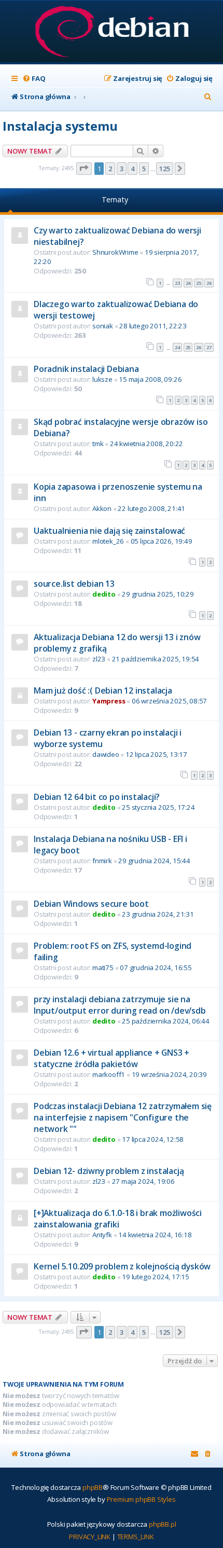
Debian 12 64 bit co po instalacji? (97, 797)
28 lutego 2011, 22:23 (153, 325)
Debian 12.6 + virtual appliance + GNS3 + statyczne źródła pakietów (111, 1058)
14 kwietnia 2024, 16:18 (154, 1234)
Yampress (108, 701)
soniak (102, 325)
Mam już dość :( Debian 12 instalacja (103, 690)
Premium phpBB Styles (141, 1499)
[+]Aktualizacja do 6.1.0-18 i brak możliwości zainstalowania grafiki (118, 1218)
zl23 (98, 659)
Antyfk (102, 1234)
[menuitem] (33, 78)
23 (177, 283)
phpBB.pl (162, 1524)
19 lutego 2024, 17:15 (155, 1276)
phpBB (92, 1487)
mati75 (103, 967)
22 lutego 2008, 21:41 (151, 508)
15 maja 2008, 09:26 (150, 379)
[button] (84, 168)
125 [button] (164, 168)
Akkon (102, 508)
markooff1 (108, 1074)
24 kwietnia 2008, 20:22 (146, 443)
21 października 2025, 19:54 (156, 659)
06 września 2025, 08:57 (169, 701)
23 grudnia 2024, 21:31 (158, 914)
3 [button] (121, 168)
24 (188, 283)
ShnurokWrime (115, 252)
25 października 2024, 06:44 (166, 1021)
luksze (102, 379)
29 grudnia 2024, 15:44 (154, 860)
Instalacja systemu (60, 125)
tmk (97, 443)
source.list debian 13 (74, 583)
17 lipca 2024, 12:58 (153, 1139)
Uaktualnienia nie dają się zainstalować (109, 530)
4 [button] (132, 168)
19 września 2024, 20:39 (169, 1074)
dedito (104, 594)
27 (209, 347)
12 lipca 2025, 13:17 (156, 754)
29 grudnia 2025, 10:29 (158, 594)
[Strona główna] (112, 32)
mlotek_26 (108, 541)
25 (198, 283)
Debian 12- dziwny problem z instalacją (109, 1171)
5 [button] (144, 168)
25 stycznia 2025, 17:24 (158, 807)
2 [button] (110, 168)
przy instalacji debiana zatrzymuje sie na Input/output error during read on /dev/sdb (120, 1004)
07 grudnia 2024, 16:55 (156, 967)
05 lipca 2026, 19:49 (161, 541)
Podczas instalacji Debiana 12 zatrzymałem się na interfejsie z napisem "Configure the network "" (123, 1117)
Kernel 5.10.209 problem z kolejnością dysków (122, 1266)
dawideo (105, 754)
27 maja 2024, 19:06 (143, 1181)
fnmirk (102, 860)
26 (209, 283)
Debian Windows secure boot (91, 903)
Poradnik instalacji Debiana (86, 369)
